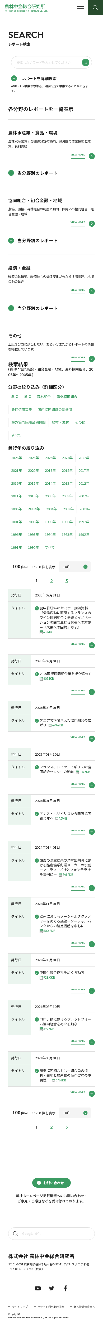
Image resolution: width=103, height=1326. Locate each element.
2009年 (50, 495)
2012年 (83, 483)
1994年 (50, 534)
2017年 (83, 470)
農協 (14, 396)
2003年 (68, 508)
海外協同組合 (67, 396)
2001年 (16, 521)
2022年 (83, 457)
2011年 (16, 495)
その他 (80, 422)
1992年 (83, 534)
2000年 (33, 521)
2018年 (67, 470)
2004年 (51, 508)
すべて (16, 435)
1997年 (83, 521)
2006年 (16, 508)
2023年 (67, 457)
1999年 (50, 521)
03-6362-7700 (24, 1269)
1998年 (67, 521)
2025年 (33, 457)
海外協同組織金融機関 (28, 422)
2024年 (50, 457)
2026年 (16, 457)
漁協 (27, 396)
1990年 (33, 547)
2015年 (33, 483)
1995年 (33, 534)
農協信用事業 (21, 409)
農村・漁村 (60, 422)
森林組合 (44, 396)
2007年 (83, 495)
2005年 (34, 508)
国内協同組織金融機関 (55, 409)
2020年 (33, 470)
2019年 (50, 470)
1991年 (16, 547)
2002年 (84, 508)
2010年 (33, 495)
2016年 (16, 483)
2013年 (67, 483)
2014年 (50, 483)
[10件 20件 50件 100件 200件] (75, 566)
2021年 (16, 470)
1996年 (16, 534)
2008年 (67, 495)
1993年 (67, 534)
